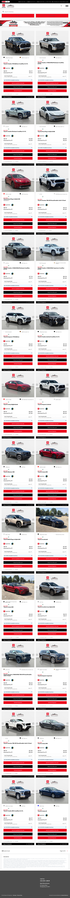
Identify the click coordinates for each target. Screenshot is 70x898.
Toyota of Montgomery (7, 96)
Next (69, 25)
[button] (33, 43)
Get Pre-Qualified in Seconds (18, 83)
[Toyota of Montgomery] (8, 6)
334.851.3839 (30, 96)
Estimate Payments (18, 90)
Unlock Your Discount (18, 87)
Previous (1, 25)
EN (4, 1)
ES (8, 1)
